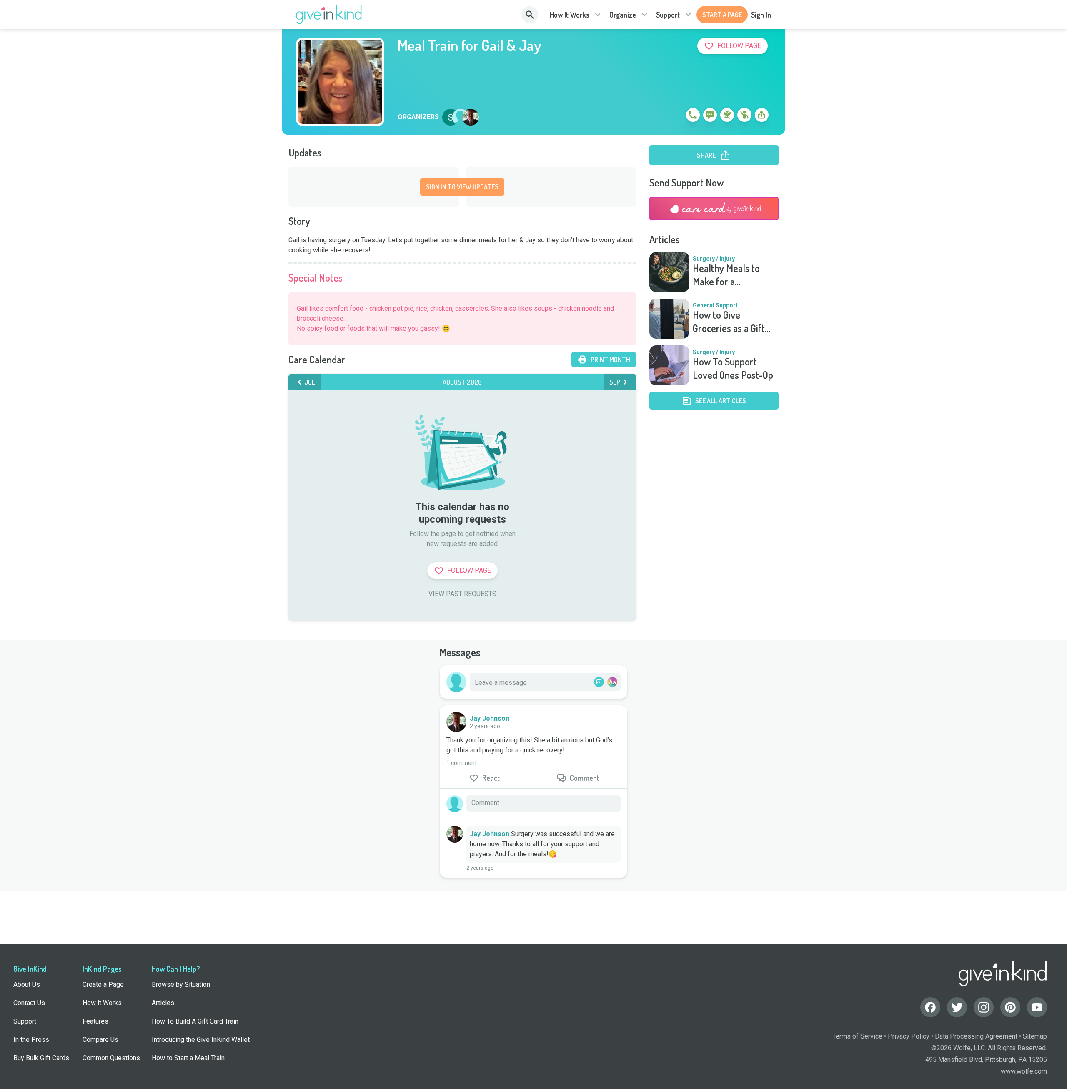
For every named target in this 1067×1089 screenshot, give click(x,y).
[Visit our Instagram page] (984, 1007)
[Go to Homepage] (329, 14)
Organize (622, 14)
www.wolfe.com (1024, 1071)
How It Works (569, 14)
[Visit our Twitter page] (957, 1007)
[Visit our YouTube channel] (1037, 1007)
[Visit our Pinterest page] (1010, 1007)
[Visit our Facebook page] (930, 1007)
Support (668, 14)
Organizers (418, 117)
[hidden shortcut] (673, 116)
